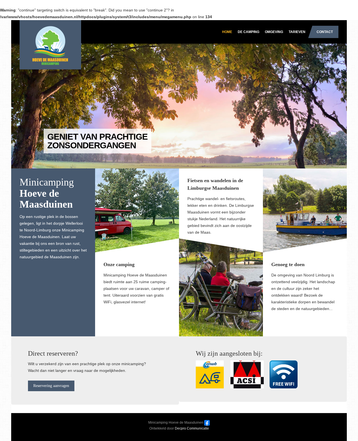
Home (227, 32)
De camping (248, 32)
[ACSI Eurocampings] (247, 374)
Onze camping (119, 264)
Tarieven (297, 32)
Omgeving (274, 32)
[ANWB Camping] (212, 374)
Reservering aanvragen (51, 386)
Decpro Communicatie (192, 428)
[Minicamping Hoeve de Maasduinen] (48, 35)
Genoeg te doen (288, 264)
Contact (325, 32)
